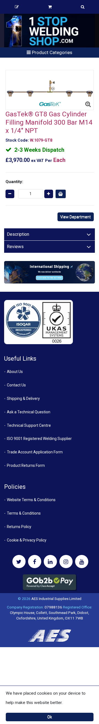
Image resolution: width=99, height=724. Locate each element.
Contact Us (16, 385)
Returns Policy (19, 526)
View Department (75, 217)
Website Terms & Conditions (31, 500)
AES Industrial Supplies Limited (56, 598)
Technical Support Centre (29, 425)
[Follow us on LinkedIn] (50, 561)
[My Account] (17, 7)
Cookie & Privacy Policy (26, 540)
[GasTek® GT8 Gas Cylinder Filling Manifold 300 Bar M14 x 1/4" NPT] (50, 90)
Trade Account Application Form (35, 452)
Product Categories (51, 52)
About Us (15, 371)
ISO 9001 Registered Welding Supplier (39, 438)
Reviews (15, 246)
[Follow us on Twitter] (19, 561)
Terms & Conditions (24, 513)
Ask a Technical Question (28, 412)
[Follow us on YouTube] (81, 561)
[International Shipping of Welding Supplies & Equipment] (49, 272)
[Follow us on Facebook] (34, 561)
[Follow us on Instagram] (66, 561)
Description (18, 234)
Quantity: (14, 181)
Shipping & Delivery (23, 398)
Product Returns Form (26, 465)
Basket (50, 7)
